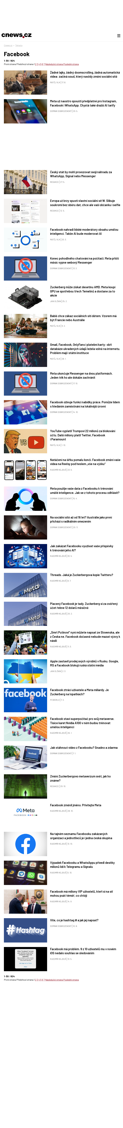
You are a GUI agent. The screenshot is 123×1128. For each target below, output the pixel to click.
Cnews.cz (8, 45)
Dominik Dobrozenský (61, 111)
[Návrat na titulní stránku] (17, 36)
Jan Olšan (55, 301)
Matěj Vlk (55, 82)
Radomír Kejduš (58, 469)
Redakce (54, 182)
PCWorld (55, 700)
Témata (18, 45)
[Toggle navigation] (119, 35)
